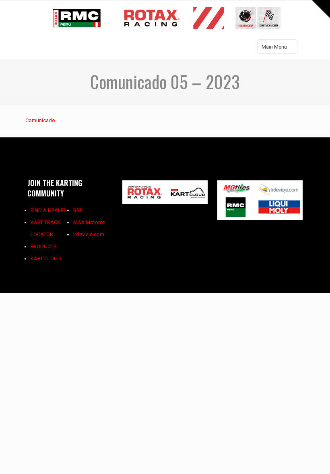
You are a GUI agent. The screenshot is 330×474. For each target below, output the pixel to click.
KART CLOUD (46, 258)
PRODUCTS (44, 246)
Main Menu (274, 47)
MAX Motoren (89, 222)
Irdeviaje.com (88, 234)
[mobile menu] (34, 47)
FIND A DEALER (49, 210)
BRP (77, 210)
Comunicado (40, 120)
